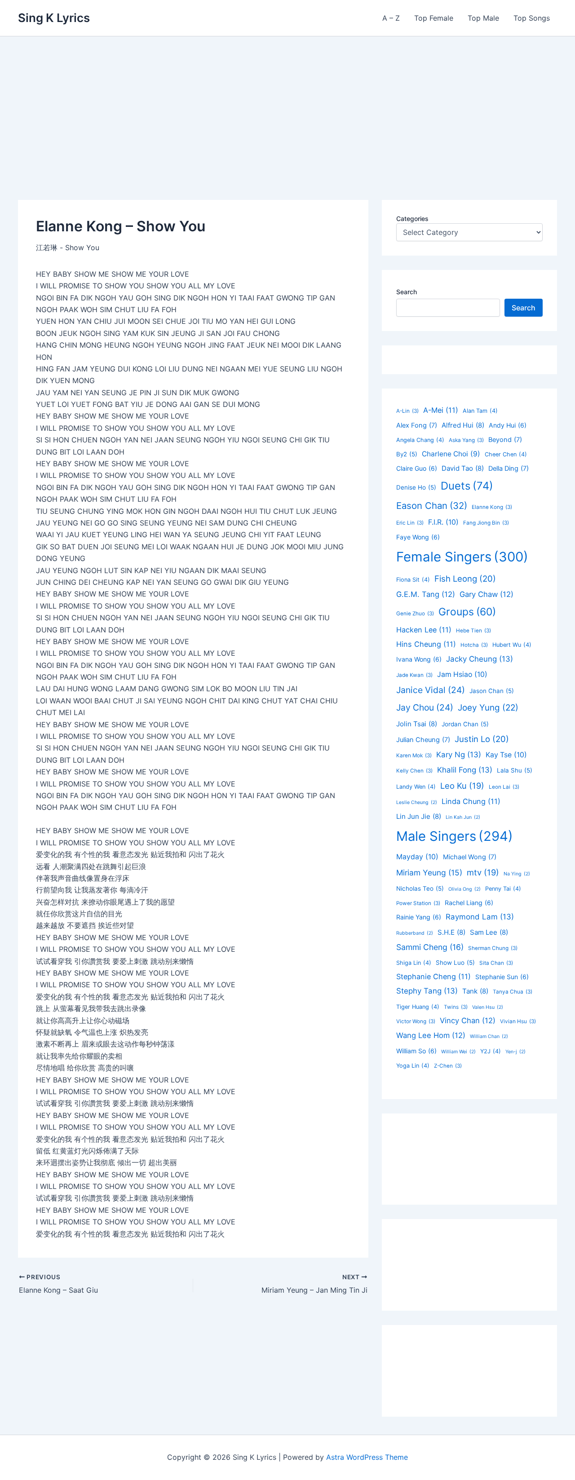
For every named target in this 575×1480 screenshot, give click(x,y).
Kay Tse (506, 755)
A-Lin (407, 411)
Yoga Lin (412, 1065)
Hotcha (474, 645)
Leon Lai (504, 787)
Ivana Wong (419, 659)
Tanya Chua (512, 992)
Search (406, 292)
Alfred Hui (463, 425)
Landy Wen (416, 786)
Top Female (433, 17)
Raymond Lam (480, 916)
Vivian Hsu (518, 1021)
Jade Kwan (414, 675)
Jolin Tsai (416, 724)
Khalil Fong (464, 769)
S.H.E (451, 932)
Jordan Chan (465, 724)
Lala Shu (514, 770)
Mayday (417, 857)
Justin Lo (482, 739)
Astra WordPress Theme (367, 1457)
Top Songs (531, 17)
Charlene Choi (451, 454)
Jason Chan (491, 690)
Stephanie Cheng (433, 976)
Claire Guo (416, 468)
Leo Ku (462, 786)
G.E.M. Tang (425, 594)
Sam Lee (489, 932)
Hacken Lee (423, 629)
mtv (483, 872)
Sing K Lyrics (54, 18)
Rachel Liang (469, 902)
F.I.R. (443, 522)
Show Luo (455, 962)
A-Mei (440, 410)
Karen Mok (414, 755)
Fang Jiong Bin (486, 523)
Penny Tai (503, 888)
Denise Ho (416, 487)
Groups (467, 611)
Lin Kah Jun (463, 817)
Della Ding (508, 468)
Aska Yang (466, 440)
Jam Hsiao (462, 674)
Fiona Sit (413, 579)
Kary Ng (458, 754)
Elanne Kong (492, 507)
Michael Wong (469, 857)
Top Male (483, 17)
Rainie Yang (418, 917)
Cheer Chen (506, 454)
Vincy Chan (467, 1020)
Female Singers (462, 557)
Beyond (505, 440)
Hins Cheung (426, 644)
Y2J (490, 1051)
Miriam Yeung (429, 872)
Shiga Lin (413, 962)
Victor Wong (415, 1021)
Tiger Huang (417, 1006)
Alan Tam (480, 410)
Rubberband (414, 933)
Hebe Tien (473, 630)
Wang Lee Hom (430, 1035)
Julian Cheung (423, 740)
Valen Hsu (487, 1007)
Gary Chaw (486, 594)
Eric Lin (410, 523)
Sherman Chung (493, 948)
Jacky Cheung (479, 658)
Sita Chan (496, 963)
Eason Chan (431, 505)
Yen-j (515, 1052)
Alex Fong (416, 425)
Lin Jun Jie (418, 816)
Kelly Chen (414, 771)
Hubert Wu (511, 644)
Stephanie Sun (502, 977)
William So (416, 1051)
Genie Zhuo (415, 613)
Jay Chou (424, 707)
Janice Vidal (430, 690)
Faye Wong (418, 537)
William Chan (489, 1036)
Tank (475, 991)
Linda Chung (471, 801)
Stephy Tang (427, 990)
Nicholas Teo (420, 888)
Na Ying (517, 874)
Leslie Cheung (416, 802)
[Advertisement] (287, 104)
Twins (456, 1007)
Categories (412, 218)
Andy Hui (507, 425)
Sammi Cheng (430, 947)
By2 (406, 454)
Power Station (418, 903)
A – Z (391, 17)
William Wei (458, 1052)
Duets (467, 485)
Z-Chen (448, 1066)
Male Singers (454, 836)
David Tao (463, 468)
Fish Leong (465, 578)
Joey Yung (488, 707)
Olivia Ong (464, 889)
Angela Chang (420, 440)
